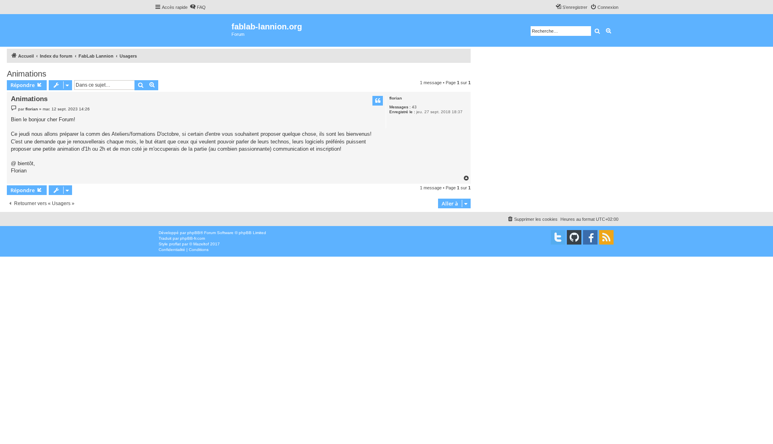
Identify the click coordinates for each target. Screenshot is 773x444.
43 (414, 107)
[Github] (574, 237)
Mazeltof (201, 244)
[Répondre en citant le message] (377, 101)
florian (395, 98)
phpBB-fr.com (192, 238)
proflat (175, 244)
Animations (26, 73)
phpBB (193, 232)
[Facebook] (590, 237)
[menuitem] (198, 7)
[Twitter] (558, 237)
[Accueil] (193, 30)
